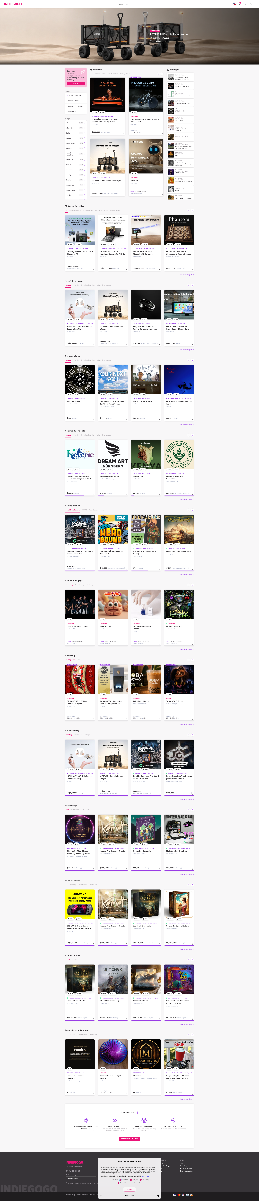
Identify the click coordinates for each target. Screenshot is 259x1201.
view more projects (155, 200)
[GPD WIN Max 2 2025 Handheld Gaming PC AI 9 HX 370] (113, 230)
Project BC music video (77, 626)
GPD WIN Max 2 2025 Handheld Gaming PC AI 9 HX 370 (112, 254)
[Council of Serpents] (146, 829)
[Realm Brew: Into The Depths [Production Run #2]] (179, 754)
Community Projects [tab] (101, 210)
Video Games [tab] (93, 510)
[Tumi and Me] (113, 604)
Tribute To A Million (174, 701)
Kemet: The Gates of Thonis (112, 851)
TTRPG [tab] (84, 510)
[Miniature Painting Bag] (179, 829)
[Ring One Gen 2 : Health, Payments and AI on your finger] (146, 304)
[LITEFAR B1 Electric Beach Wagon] (107, 156)
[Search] (117, 4)
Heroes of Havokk (174, 626)
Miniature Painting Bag (176, 851)
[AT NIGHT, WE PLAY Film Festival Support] (80, 679)
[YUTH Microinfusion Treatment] (146, 604)
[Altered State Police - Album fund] (179, 379)
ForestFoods (138, 476)
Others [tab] (101, 510)
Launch (75, 83)
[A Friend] (146, 156)
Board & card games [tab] (72, 510)
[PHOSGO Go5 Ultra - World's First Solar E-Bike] (146, 95)
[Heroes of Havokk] (179, 604)
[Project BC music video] (80, 604)
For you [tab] (68, 285)
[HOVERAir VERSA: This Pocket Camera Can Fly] (80, 304)
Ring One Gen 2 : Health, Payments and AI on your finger (144, 329)
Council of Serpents (142, 851)
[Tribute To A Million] (179, 679)
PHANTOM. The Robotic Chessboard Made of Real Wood (177, 254)
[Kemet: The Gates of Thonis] (113, 829)
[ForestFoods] (146, 454)
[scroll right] (161, 73)
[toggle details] (124, 134)
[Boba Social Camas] (146, 679)
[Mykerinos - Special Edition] (179, 529)
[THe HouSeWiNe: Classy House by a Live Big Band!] (80, 829)
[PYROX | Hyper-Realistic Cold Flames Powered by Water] (107, 95)
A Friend (134, 180)
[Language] (234, 4)
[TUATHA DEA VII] (80, 379)
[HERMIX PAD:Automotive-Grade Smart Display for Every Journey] (179, 304)
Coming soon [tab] (70, 660)
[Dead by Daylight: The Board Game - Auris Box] (80, 529)
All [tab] (91, 74)
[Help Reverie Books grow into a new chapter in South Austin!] (80, 454)
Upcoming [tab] (76, 285)
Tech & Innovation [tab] (100, 74)
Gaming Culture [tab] (125, 74)
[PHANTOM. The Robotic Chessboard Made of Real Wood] (179, 230)
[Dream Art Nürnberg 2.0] (113, 454)
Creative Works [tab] (113, 74)
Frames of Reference (142, 401)
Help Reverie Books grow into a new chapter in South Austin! (79, 478)
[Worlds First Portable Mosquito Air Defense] (146, 230)
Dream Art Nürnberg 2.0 (110, 476)
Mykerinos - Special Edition (178, 551)
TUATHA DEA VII (73, 401)
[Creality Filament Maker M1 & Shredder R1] (80, 230)
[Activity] (239, 4)
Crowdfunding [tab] (86, 285)
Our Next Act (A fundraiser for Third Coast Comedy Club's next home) (112, 404)
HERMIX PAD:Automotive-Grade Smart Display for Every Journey (177, 329)
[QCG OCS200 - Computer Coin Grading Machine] (113, 679)
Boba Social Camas (141, 701)
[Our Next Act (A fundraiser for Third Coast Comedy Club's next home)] (113, 379)
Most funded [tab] (78, 735)
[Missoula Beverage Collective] (179, 454)
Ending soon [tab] (106, 285)
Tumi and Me (105, 626)
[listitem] (76, 122)
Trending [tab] (68, 735)
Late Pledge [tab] (96, 285)
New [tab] (78, 660)
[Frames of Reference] (146, 379)
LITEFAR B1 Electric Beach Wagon (107, 180)
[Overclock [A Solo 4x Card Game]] (146, 529)
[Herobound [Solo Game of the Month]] (113, 529)
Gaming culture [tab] (115, 210)
